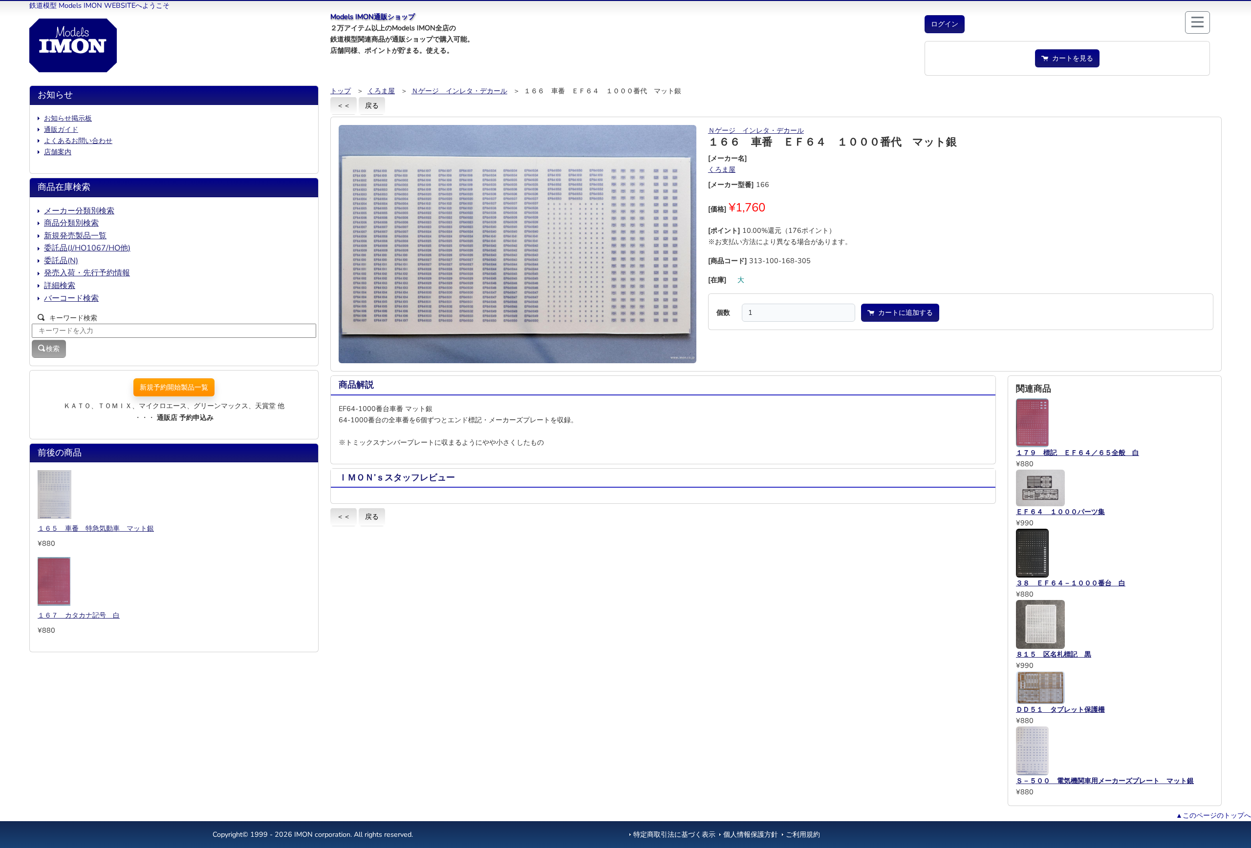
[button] (945, 24)
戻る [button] (372, 105)
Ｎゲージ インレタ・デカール (459, 91)
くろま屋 (381, 91)
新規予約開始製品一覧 (174, 387)
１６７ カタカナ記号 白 (79, 615)
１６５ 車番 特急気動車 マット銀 (96, 528)
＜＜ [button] (343, 105)
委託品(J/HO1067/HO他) (87, 248)
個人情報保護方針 (750, 834)
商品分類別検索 (71, 223)
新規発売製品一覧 (75, 235)
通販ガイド (61, 129)
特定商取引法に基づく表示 (674, 834)
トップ (340, 91)
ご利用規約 (803, 834)
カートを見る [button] (1070, 58)
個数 (723, 312)
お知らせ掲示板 (68, 118)
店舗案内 (57, 152)
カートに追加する (903, 312)
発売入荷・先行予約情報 (87, 273)
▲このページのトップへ (1213, 815)
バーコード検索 (71, 298)
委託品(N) (61, 260)
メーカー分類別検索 (79, 211)
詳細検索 (59, 285)
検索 (53, 348)
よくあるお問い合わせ (78, 140)
